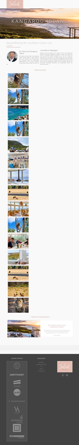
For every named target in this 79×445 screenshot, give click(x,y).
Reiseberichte (17, 47)
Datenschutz (41, 371)
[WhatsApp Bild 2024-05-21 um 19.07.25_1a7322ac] (18, 80)
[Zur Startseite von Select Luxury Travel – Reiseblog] (64, 366)
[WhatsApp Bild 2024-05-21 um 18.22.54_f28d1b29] (18, 273)
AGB (41, 366)
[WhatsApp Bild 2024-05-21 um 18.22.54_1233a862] (18, 176)
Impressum (41, 362)
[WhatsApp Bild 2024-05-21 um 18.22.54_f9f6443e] (18, 241)
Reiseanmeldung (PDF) (41, 364)
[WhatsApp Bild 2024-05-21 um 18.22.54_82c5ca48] (18, 144)
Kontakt (41, 369)
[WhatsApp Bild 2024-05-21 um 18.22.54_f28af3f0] (18, 257)
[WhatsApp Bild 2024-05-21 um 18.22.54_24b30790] (18, 128)
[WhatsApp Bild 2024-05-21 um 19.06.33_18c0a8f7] (18, 289)
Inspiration (9, 47)
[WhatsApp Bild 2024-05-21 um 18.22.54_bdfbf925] (18, 192)
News (13, 47)
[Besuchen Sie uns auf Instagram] (67, 375)
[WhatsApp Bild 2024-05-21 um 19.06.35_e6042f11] (18, 305)
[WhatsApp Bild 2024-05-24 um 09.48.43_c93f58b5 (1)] (18, 112)
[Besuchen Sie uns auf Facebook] (62, 375)
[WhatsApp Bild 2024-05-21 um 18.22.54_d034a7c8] (18, 208)
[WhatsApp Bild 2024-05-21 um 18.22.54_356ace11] (18, 160)
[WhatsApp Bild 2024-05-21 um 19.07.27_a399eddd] (18, 96)
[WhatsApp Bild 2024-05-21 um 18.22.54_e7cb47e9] (18, 224)
